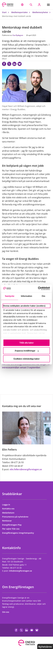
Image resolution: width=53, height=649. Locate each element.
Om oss (6, 612)
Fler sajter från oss (11, 528)
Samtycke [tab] (9, 296)
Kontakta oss (8, 508)
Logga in (6, 504)
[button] (22, 4)
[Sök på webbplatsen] (31, 4)
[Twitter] (9, 64)
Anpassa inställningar (25, 350)
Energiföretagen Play (12, 524)
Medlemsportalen (19, 12)
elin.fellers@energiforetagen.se (26, 469)
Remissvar (7, 520)
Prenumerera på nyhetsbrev (15, 516)
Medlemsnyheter (40, 12)
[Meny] (49, 4)
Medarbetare (8, 512)
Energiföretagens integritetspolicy (18, 533)
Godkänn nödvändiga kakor (26, 359)
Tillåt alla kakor (26, 343)
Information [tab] (26, 296)
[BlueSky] (20, 64)
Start (4, 12)
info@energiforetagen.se (20, 570)
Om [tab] (43, 296)
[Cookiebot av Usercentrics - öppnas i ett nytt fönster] (38, 288)
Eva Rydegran (18, 35)
